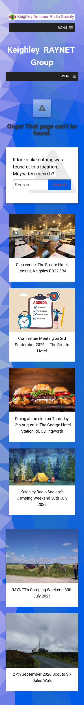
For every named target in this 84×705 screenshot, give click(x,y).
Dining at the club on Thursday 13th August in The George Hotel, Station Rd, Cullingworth (42, 424)
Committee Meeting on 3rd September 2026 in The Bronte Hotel (42, 344)
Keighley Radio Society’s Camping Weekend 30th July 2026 (42, 498)
